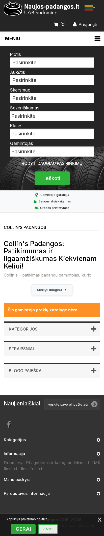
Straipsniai (21, 348)
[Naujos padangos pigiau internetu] (42, 8)
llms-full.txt (31, 468)
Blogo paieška (25, 370)
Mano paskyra (17, 479)
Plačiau (48, 529)
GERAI (23, 529)
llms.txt (10, 468)
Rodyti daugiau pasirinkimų (52, 163)
